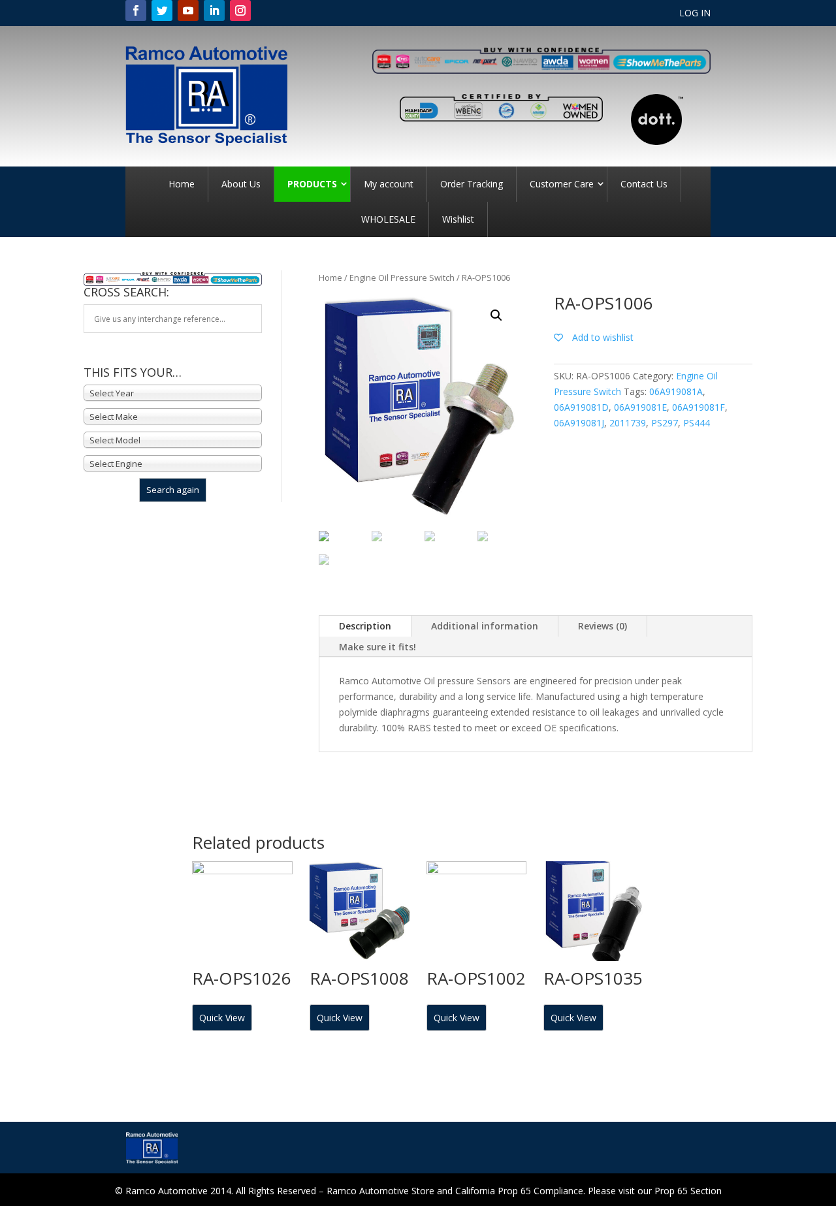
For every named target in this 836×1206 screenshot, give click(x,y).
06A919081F (698, 407)
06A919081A (676, 391)
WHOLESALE (388, 219)
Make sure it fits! (377, 647)
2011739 (627, 423)
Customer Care (562, 184)
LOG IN (695, 13)
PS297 (664, 423)
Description (365, 626)
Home (182, 184)
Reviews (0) (602, 626)
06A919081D (581, 407)
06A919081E (640, 407)
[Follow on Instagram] (240, 10)
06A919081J (579, 423)
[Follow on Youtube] (188, 10)
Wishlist (458, 219)
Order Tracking (471, 184)
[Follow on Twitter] (162, 10)
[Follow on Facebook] (135, 10)
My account (388, 184)
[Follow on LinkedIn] (214, 10)
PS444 (696, 423)
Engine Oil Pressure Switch (402, 277)
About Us (241, 184)
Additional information (484, 626)
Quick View (222, 1017)
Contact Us (643, 184)
